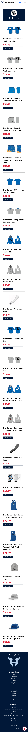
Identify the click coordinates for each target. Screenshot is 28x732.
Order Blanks (14, 678)
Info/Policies (14, 681)
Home (14, 674)
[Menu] (25, 2)
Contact (14, 687)
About (13, 685)
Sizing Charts (14, 683)
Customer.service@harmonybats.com (14, 709)
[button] (24, 729)
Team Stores (14, 676)
